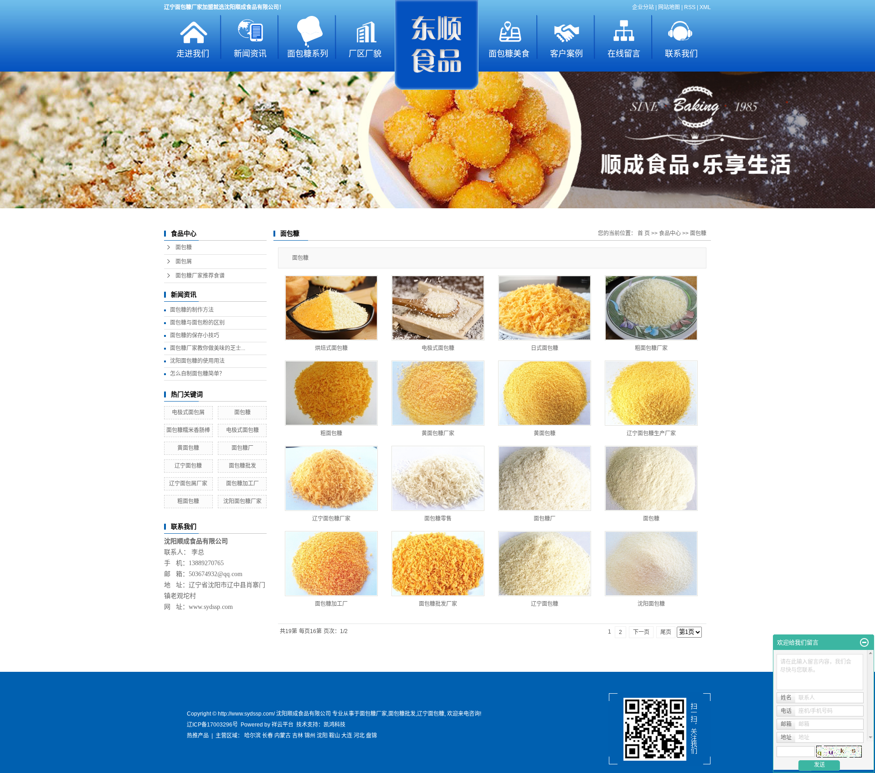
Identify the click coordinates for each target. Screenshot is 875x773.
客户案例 (566, 53)
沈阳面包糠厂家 (242, 501)
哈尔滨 (252, 735)
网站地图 (669, 7)
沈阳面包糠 (651, 604)
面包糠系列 (307, 53)
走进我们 (192, 53)
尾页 (665, 632)
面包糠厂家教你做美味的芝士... (207, 348)
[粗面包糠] (331, 393)
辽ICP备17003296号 (212, 724)
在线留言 (623, 53)
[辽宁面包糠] (544, 563)
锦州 (309, 735)
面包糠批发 (242, 466)
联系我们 (681, 53)
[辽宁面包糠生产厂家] (651, 393)
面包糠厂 (242, 448)
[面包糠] (651, 478)
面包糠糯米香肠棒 (188, 430)
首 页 (644, 233)
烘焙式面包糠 (331, 348)
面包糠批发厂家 (438, 604)
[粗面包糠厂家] (651, 307)
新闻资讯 (250, 53)
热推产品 (198, 735)
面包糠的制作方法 (192, 310)
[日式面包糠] (544, 307)
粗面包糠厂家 (651, 348)
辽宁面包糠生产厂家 (651, 433)
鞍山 (334, 735)
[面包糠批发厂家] (437, 563)
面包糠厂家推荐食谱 (200, 276)
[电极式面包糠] (437, 307)
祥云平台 (282, 724)
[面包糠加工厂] (331, 563)
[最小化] (864, 642)
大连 (346, 735)
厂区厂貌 (365, 53)
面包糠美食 (509, 53)
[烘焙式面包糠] (331, 307)
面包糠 (183, 247)
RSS (689, 7)
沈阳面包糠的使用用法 (197, 361)
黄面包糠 (188, 448)
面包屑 (183, 261)
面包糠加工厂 (242, 483)
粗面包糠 (188, 501)
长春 (267, 735)
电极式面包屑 (188, 412)
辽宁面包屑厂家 (188, 483)
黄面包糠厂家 (438, 433)
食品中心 (670, 233)
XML (705, 7)
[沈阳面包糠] (651, 563)
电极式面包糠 (242, 430)
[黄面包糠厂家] (437, 393)
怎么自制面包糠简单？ (197, 374)
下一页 (641, 632)
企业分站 (643, 7)
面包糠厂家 (373, 714)
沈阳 (322, 735)
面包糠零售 (438, 518)
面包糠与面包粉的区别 (197, 323)
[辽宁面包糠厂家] (331, 478)
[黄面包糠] (544, 393)
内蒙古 (282, 735)
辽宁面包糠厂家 (331, 518)
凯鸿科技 (334, 724)
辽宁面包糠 (188, 466)
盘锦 (371, 735)
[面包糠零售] (437, 478)
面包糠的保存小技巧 (194, 335)
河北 (359, 735)
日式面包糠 (544, 348)
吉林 (297, 735)
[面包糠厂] (544, 478)
